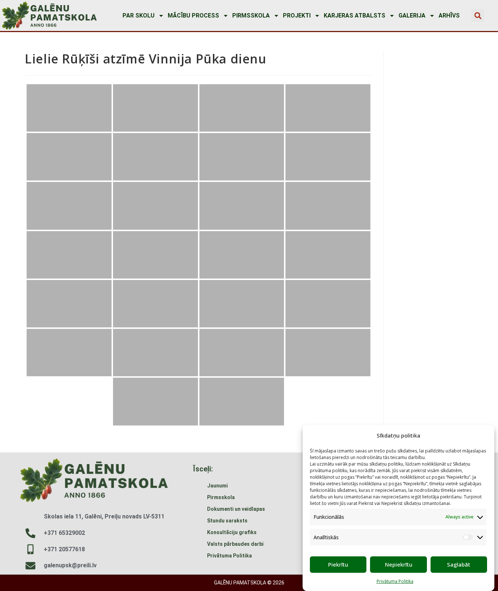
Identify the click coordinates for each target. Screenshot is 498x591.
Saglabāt (458, 564)
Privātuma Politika (395, 581)
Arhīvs (449, 15)
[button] (477, 15)
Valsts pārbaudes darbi (235, 544)
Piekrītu (338, 564)
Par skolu (138, 15)
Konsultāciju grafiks (232, 532)
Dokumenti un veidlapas (236, 509)
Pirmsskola (251, 15)
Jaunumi (217, 486)
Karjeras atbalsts (354, 15)
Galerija (411, 15)
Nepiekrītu (398, 564)
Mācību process (193, 15)
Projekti (297, 15)
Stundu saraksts (227, 521)
